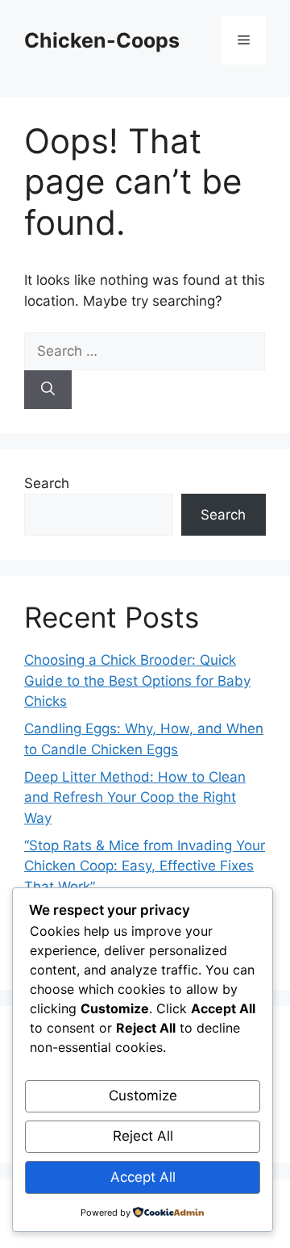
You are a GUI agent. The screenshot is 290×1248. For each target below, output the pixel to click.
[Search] (48, 389)
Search (46, 483)
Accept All (143, 1177)
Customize (143, 1095)
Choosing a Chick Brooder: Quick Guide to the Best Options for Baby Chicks (137, 680)
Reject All (143, 1136)
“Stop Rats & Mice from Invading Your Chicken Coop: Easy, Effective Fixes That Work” (144, 866)
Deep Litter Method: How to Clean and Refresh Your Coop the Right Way (135, 797)
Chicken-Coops (102, 40)
